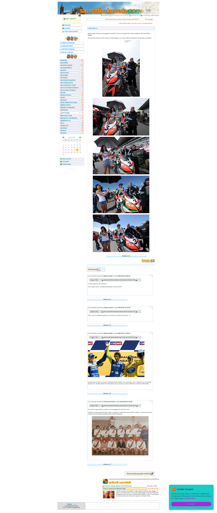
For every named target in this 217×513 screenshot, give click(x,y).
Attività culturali (67, 65)
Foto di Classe (66, 95)
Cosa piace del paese (69, 90)
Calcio (64, 70)
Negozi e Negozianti (68, 107)
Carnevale (65, 72)
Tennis (64, 133)
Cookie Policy (66, 164)
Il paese (64, 100)
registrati (73, 19)
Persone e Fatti (67, 115)
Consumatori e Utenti (69, 85)
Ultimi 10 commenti (68, 42)
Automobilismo (67, 68)
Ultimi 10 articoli (67, 46)
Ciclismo (65, 77)
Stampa (64, 128)
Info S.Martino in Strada (69, 102)
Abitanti (64, 60)
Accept (191, 504)
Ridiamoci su (66, 120)
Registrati (67, 25)
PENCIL (70, 504)
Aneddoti (65, 63)
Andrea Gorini (115, 486)
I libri (63, 97)
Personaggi (65, 113)
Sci (63, 123)
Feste (64, 92)
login (67, 19)
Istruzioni (67, 28)
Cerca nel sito (66, 159)
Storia (64, 130)
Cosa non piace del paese (70, 87)
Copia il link (94, 280)
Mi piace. (125, 256)
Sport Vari (65, 125)
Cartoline (65, 75)
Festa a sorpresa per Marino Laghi (114, 488)
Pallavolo (65, 110)
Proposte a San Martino (69, 118)
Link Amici (65, 161)
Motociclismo (66, 105)
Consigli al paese (67, 82)
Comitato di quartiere (69, 80)
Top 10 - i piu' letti (67, 52)
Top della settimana (68, 49)
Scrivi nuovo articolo (71, 31)
